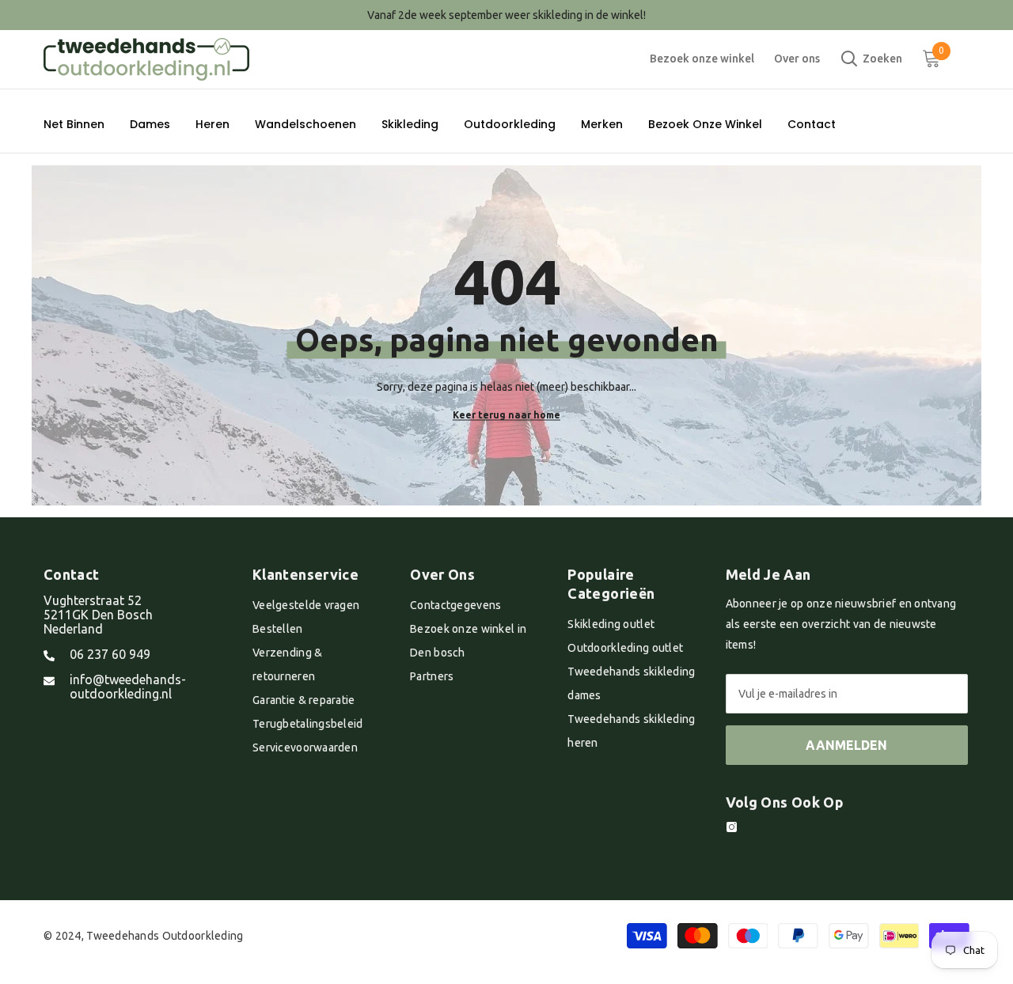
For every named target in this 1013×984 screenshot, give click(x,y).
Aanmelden (846, 745)
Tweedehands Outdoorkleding (164, 935)
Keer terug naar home (506, 415)
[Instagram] (732, 827)
